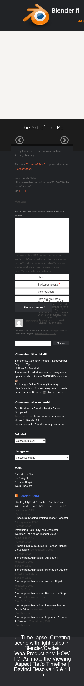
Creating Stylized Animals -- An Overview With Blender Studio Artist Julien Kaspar (39, 504)
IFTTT (22, 191)
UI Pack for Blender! (27, 368)
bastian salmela (24, 424)
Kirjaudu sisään (24, 474)
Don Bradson (22, 408)
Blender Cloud (28, 496)
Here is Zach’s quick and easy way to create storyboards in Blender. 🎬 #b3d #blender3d (41, 390)
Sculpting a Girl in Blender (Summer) (36, 384)
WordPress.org (23, 486)
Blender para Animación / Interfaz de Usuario (41, 569)
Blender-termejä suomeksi (50, 424)
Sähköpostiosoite (49, 284)
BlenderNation (23, 169)
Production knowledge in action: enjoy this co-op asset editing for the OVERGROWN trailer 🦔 (42, 376)
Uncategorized (55, 330)
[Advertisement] (42, 75)
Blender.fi (66, 10)
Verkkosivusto (46, 291)
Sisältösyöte (22, 478)
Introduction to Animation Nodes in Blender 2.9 (39, 418)
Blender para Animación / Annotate (35, 557)
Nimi (41, 277)
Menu (81, 20)
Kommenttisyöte (24, 482)
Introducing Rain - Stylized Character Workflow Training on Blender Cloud (36, 532)
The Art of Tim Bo (36, 164)
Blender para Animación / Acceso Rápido (39, 581)
